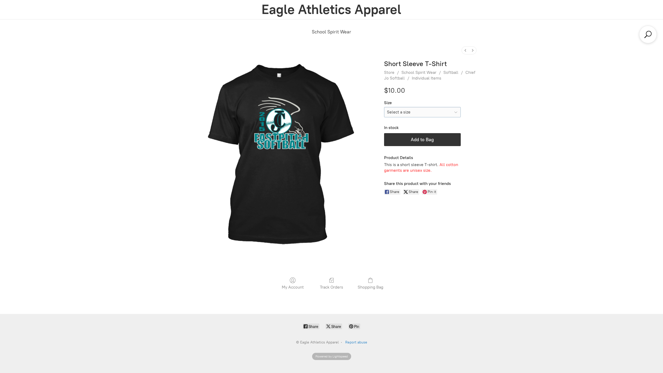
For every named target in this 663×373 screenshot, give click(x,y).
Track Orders (331, 287)
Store (389, 72)
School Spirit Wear (331, 32)
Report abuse (356, 342)
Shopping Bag (370, 287)
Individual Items (426, 78)
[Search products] (648, 34)
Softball (450, 72)
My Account (293, 287)
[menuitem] (465, 50)
